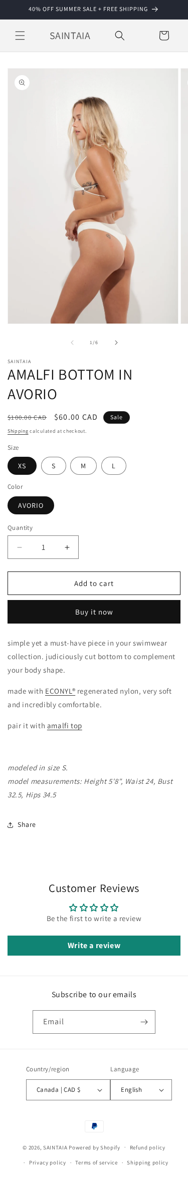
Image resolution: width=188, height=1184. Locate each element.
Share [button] (27, 824)
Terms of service (96, 1162)
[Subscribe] (144, 1022)
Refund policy (147, 1147)
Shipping (18, 431)
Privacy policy (47, 1162)
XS (22, 465)
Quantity (20, 527)
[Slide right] (116, 343)
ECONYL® (60, 691)
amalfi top (64, 725)
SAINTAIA (55, 1146)
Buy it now (94, 612)
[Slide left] (72, 343)
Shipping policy (147, 1162)
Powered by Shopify (94, 1146)
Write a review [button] (94, 945)
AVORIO (31, 505)
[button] (20, 36)
